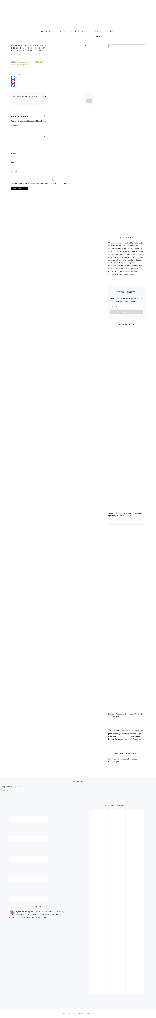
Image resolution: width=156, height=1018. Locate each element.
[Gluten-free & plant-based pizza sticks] (135, 992)
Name (14, 153)
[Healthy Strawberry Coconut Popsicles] (126, 736)
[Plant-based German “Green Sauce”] (117, 992)
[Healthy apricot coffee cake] (98, 992)
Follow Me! (4, 790)
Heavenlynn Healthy (78, 13)
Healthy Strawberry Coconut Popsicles (124, 739)
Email (14, 162)
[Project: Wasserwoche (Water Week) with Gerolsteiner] (126, 711)
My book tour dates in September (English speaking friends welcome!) (126, 514)
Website (14, 171)
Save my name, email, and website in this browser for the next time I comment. (40, 183)
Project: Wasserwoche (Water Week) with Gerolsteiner (125, 715)
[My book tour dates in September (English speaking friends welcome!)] (126, 511)
